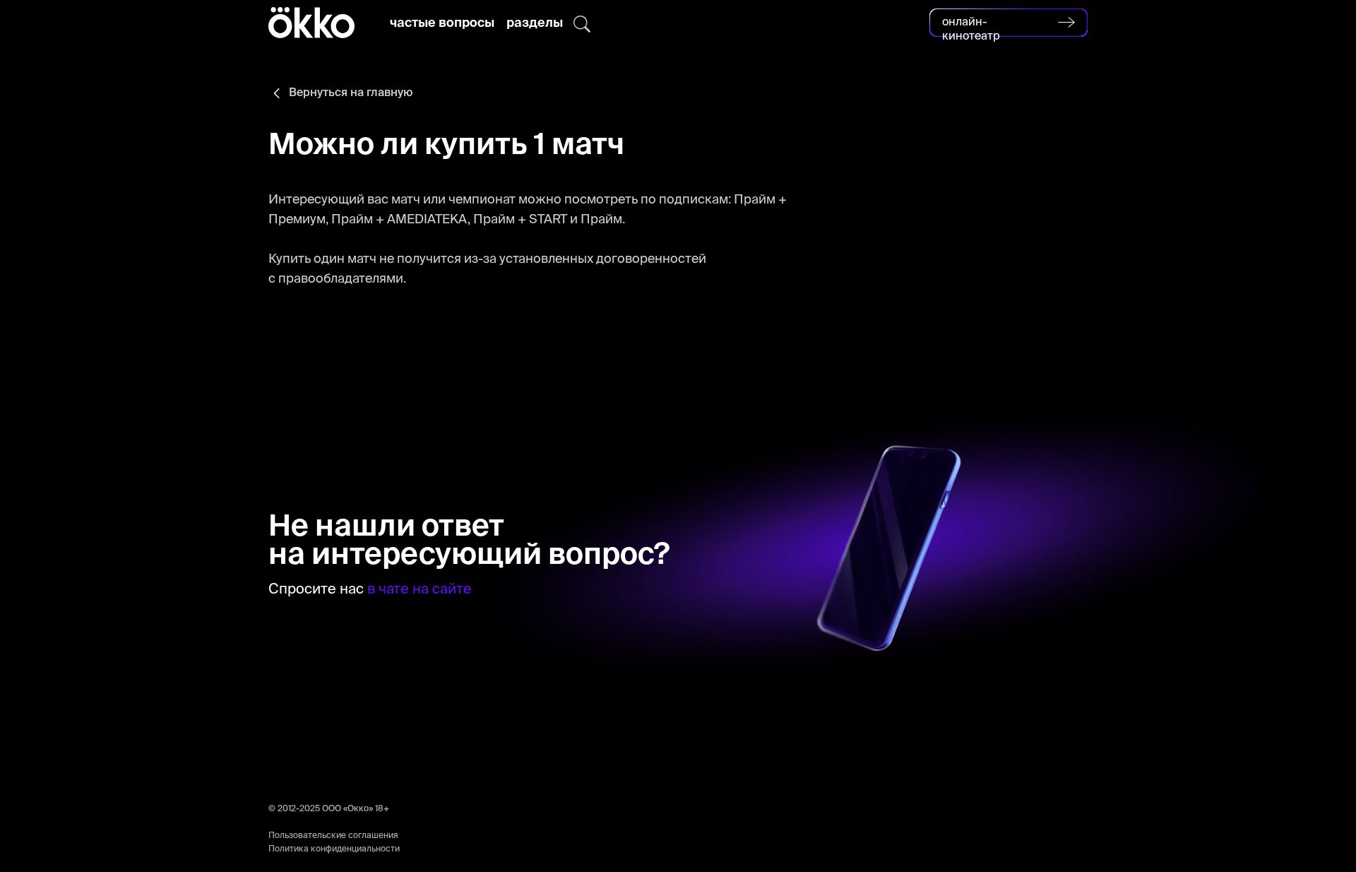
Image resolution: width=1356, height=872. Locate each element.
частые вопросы (442, 23)
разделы (534, 23)
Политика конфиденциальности (334, 849)
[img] (581, 24)
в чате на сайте (419, 590)
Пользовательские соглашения (333, 836)
